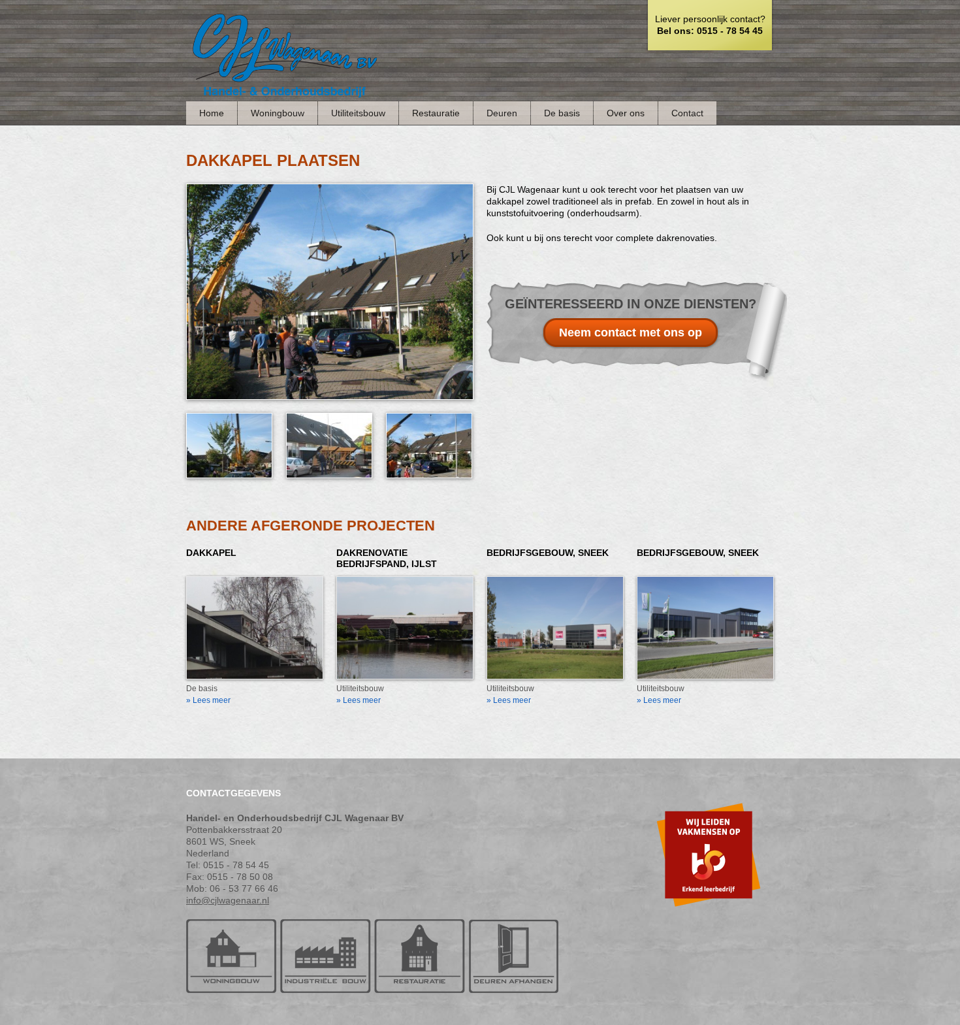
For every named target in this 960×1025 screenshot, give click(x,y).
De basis (562, 113)
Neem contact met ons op (630, 332)
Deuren (502, 113)
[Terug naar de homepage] (284, 94)
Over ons (626, 113)
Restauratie (436, 113)
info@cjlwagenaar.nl (227, 900)
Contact (687, 113)
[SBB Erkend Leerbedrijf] (708, 915)
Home (211, 113)
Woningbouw (277, 113)
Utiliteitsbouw (358, 113)
